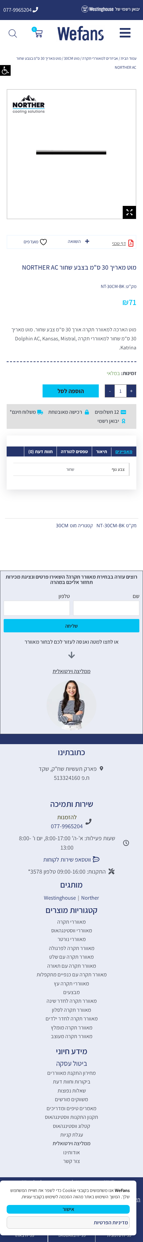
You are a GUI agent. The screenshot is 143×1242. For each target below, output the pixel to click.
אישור (68, 1209)
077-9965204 (18, 9)
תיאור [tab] (101, 451)
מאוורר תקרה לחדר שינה (72, 1000)
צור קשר (71, 1161)
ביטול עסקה (71, 1063)
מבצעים (71, 992)
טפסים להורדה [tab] (74, 451)
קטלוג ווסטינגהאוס (71, 1126)
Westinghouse (60, 897)
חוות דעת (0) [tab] (40, 451)
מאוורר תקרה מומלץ (71, 1027)
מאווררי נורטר (72, 939)
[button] (5, 70)
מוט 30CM (71, 58)
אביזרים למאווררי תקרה (100, 58)
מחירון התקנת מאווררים (71, 1072)
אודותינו (71, 1152)
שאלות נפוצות (72, 1090)
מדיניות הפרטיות (111, 1222)
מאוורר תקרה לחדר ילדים (72, 1018)
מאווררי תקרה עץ (71, 983)
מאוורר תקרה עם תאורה (71, 965)
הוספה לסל (71, 391)
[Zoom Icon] (129, 212)
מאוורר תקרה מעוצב (71, 1036)
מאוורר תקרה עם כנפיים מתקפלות (72, 974)
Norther (90, 897)
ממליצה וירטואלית (71, 1143)
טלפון (64, 596)
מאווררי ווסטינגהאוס (71, 930)
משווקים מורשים (71, 1099)
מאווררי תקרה (71, 921)
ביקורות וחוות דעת (71, 1081)
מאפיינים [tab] (123, 451)
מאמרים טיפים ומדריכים (71, 1108)
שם (136, 596)
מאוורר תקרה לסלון (71, 1009)
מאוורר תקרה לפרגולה (71, 948)
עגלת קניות (71, 1134)
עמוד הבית (128, 58)
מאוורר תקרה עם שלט (71, 956)
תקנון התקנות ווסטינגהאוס (71, 1117)
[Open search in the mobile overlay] (13, 33)
